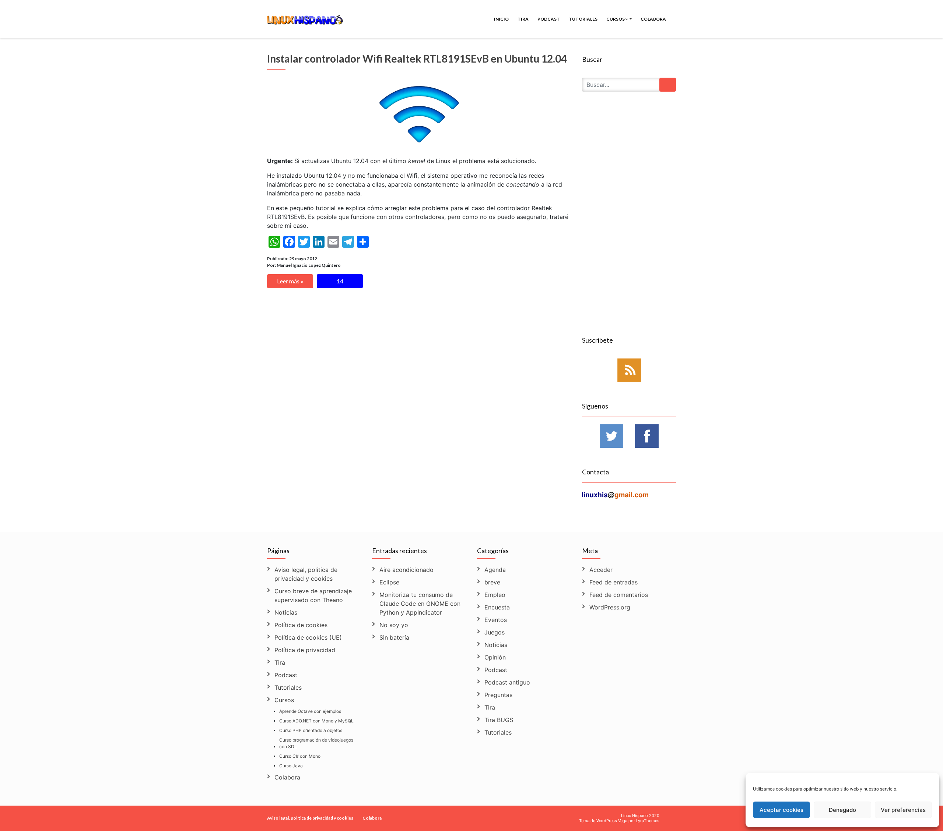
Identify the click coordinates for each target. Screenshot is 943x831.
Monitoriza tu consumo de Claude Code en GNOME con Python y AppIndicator (419, 603)
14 (340, 280)
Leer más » (290, 280)
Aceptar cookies (781, 809)
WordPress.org (609, 607)
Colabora (653, 19)
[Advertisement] (629, 222)
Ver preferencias (903, 809)
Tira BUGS (498, 720)
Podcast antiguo (507, 682)
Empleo (494, 594)
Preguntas (498, 695)
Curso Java (291, 765)
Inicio (501, 19)
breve (492, 582)
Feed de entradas (613, 582)
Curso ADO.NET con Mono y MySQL (316, 721)
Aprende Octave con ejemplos (310, 711)
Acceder (601, 569)
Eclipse (389, 582)
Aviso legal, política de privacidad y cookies (305, 574)
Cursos (615, 19)
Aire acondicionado (406, 569)
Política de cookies (300, 625)
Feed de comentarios (618, 594)
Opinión (495, 657)
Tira (523, 19)
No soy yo (393, 625)
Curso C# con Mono (299, 756)
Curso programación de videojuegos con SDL (316, 743)
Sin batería (394, 637)
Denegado (842, 809)
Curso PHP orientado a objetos (310, 730)
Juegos (494, 632)
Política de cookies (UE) (308, 637)
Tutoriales (583, 19)
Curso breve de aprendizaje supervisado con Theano (313, 595)
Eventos (495, 619)
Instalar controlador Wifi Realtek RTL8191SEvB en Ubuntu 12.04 (417, 58)
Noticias (285, 612)
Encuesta (497, 607)
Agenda (495, 569)
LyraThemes (647, 820)
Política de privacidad (304, 650)
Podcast (548, 19)
